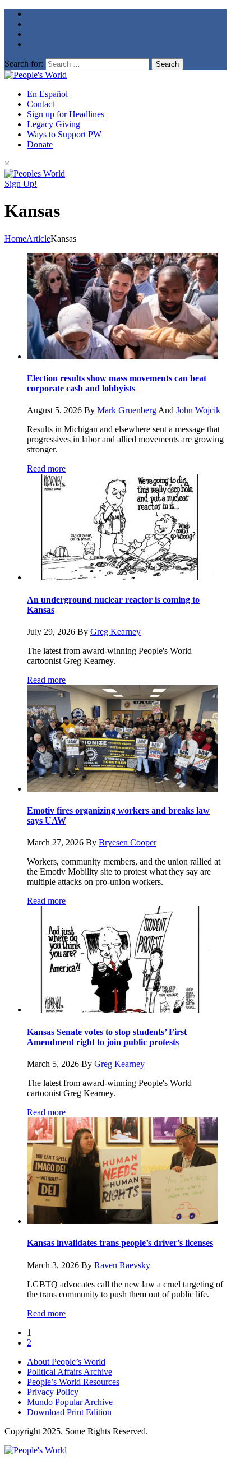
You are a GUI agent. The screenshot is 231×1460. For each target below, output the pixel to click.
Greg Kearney (115, 631)
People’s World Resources (73, 1382)
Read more (46, 468)
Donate (40, 144)
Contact (40, 104)
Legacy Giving (53, 124)
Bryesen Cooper (127, 842)
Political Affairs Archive (69, 1371)
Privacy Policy (52, 1392)
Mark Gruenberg (126, 410)
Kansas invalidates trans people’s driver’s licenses (120, 1243)
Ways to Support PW (64, 134)
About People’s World (66, 1361)
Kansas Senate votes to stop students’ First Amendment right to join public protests (107, 1037)
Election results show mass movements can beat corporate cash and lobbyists (116, 383)
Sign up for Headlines (65, 114)
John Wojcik (198, 410)
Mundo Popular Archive (70, 1402)
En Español (47, 94)
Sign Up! (20, 183)
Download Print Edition (69, 1412)
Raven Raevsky (122, 1265)
